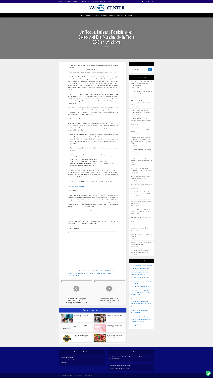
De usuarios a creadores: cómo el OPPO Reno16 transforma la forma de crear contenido (141, 169)
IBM (87, 273)
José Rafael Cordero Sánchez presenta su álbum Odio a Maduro (140, 311)
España (109, 1)
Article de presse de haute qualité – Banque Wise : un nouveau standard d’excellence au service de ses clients (140, 292)
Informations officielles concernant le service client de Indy (141, 298)
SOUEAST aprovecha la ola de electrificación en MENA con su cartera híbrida (141, 185)
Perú (93, 1)
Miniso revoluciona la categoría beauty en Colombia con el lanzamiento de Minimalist (140, 111)
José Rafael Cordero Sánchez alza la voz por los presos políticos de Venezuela (141, 320)
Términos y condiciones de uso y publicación (119, 365)
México (89, 1)
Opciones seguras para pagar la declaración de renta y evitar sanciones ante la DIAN (141, 177)
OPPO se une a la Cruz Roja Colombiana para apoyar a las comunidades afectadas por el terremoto (141, 102)
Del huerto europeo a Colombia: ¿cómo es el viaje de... (114, 336)
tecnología (71, 275)
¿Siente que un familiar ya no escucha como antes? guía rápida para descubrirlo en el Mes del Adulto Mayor (141, 201)
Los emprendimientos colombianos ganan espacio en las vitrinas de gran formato (140, 251)
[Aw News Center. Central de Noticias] (106, 7)
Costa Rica (74, 1)
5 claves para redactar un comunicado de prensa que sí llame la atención (140, 273)
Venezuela (97, 1)
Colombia (69, 1)
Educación (104, 15)
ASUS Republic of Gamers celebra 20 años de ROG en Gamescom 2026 (141, 243)
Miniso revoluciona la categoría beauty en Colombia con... (114, 326)
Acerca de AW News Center (67, 357)
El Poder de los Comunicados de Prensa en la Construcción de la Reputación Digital (141, 269)
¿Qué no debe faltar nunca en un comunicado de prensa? (141, 287)
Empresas (88, 15)
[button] (208, 373)
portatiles (97, 273)
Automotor (120, 15)
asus (70, 271)
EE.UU (105, 1)
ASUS (101, 126)
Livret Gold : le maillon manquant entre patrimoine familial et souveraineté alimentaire (141, 302)
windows (78, 275)
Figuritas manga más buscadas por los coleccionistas (139, 307)
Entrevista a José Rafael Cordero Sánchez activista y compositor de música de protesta (141, 316)
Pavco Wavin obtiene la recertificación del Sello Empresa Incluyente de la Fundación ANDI (141, 193)
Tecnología (112, 15)
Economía (96, 15)
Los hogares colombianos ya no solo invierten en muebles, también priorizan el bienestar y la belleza (141, 93)
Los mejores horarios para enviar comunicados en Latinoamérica (141, 282)
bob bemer (75, 271)
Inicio (82, 15)
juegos (91, 273)
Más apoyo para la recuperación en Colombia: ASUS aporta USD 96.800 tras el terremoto (141, 210)
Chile (65, 1)
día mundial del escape (95, 271)
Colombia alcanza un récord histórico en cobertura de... (81, 336)
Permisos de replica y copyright (68, 360)
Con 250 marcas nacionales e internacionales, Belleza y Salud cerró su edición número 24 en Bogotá (141, 160)
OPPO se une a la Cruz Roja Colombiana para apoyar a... (80, 326)
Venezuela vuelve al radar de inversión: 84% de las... (81, 316)
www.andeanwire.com (114, 358)
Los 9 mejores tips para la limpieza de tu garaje (141, 265)
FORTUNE (108, 271)
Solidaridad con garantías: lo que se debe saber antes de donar (141, 235)
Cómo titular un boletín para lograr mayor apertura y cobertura (140, 278)
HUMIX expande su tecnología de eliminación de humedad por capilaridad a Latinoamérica (141, 218)
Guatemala (84, 1)
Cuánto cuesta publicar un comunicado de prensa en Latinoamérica (140, 325)
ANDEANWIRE (90, 376)
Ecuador (79, 1)
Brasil (101, 1)
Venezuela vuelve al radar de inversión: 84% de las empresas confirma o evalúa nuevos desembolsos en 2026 (141, 83)
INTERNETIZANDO (69, 376)
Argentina (61, 1)
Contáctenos (128, 15)
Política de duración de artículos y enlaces (119, 368)
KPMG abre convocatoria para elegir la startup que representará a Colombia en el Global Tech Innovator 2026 (141, 151)
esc (103, 271)
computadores (83, 271)
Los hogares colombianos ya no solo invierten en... (114, 316)
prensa (103, 273)
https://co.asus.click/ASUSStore (76, 186)
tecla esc (108, 273)
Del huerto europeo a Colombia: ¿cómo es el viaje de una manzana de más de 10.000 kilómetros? (141, 129)
